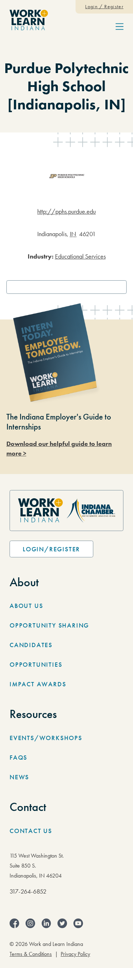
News (19, 777)
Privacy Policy (75, 954)
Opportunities (36, 664)
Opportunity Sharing (49, 625)
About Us (26, 606)
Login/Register (51, 549)
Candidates (31, 645)
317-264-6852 (28, 891)
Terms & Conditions (31, 954)
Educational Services (80, 256)
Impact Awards (38, 684)
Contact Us (31, 831)
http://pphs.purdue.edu (66, 211)
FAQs (18, 757)
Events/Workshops (46, 738)
